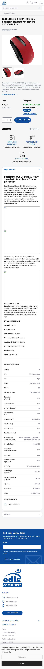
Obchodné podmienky (9, 632)
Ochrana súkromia (8, 636)
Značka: (6, 30)
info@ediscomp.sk (12, 597)
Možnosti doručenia (30, 114)
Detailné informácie (8, 94)
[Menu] (41, 2)
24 (39, 388)
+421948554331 (11, 601)
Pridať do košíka (21, 120)
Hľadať (39, 8)
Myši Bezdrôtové (14, 504)
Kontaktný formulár (12, 613)
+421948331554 (11, 605)
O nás (4, 629)
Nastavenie (22, 657)
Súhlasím (22, 664)
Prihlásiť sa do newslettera (12, 559)
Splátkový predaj (7, 642)
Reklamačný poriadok (9, 639)
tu (10, 652)
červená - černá (35, 383)
